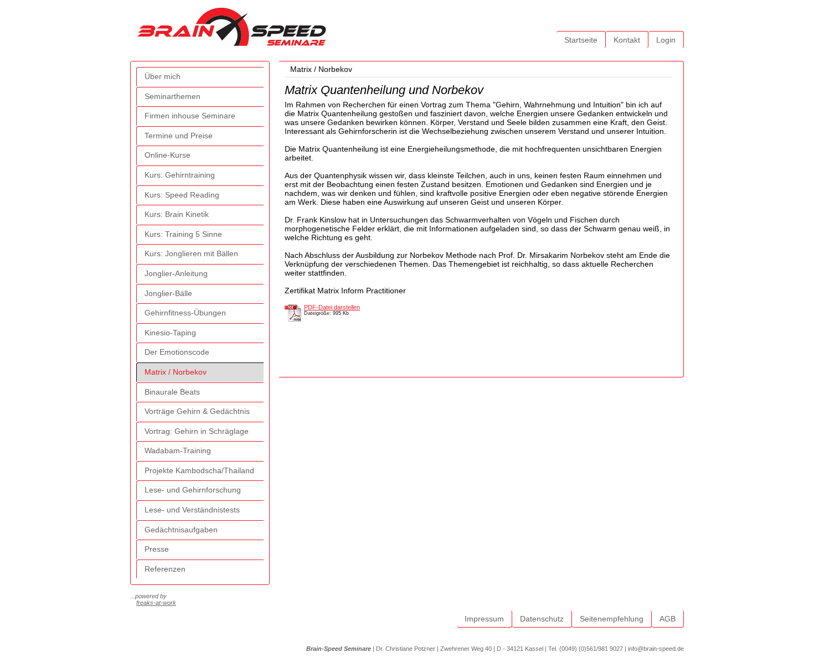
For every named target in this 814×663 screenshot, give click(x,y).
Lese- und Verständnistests (192, 509)
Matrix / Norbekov (176, 371)
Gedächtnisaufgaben (181, 529)
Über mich (163, 76)
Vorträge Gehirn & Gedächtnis (197, 411)
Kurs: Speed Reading (182, 194)
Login (666, 39)
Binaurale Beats (172, 391)
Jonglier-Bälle (168, 293)
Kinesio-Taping (170, 332)
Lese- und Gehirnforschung (193, 489)
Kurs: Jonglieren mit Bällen (191, 253)
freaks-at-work (156, 602)
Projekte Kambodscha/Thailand (199, 470)
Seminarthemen (172, 96)
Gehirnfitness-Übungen (185, 312)
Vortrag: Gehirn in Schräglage (197, 431)
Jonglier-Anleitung (176, 273)
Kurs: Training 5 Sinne (183, 234)
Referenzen (165, 568)
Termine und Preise (179, 135)
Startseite (580, 39)
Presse (157, 549)
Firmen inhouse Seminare (190, 115)
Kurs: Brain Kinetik (177, 214)
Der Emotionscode (177, 352)
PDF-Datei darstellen (332, 307)
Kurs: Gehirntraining (180, 174)
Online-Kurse (167, 155)
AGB (668, 618)
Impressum (484, 618)
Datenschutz (542, 618)
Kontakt (627, 39)
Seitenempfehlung (611, 618)
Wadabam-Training (178, 450)
